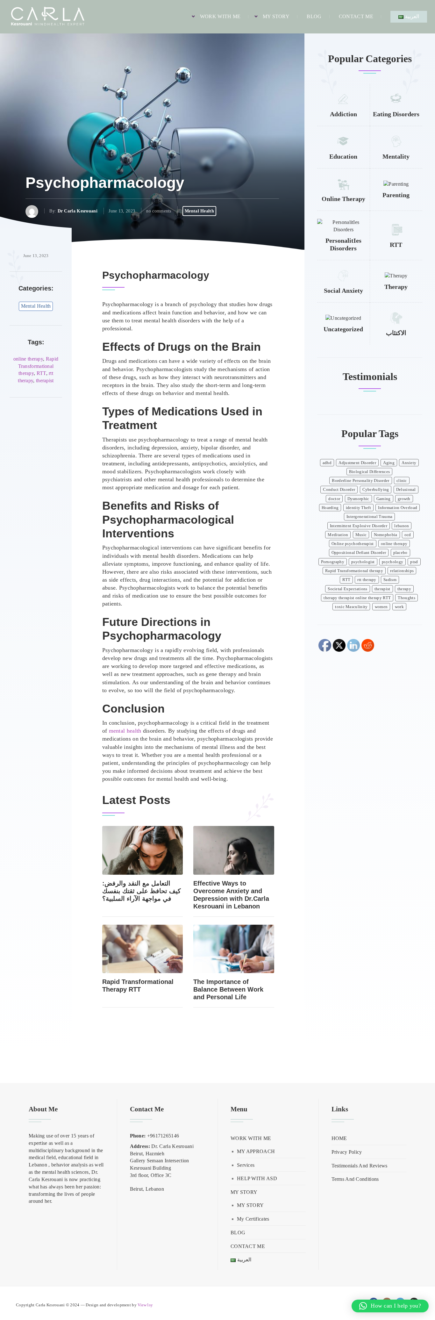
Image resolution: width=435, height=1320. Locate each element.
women (381, 607)
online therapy (28, 359)
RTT (41, 373)
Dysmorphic (358, 499)
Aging (389, 463)
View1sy (145, 1305)
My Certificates (253, 1219)
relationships (402, 571)
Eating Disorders (396, 114)
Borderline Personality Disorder (360, 480)
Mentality (396, 156)
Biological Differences (369, 472)
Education (343, 156)
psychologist (363, 562)
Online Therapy (343, 198)
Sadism (389, 580)
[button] (390, 1306)
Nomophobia (385, 535)
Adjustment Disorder (357, 463)
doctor (334, 499)
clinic (401, 480)
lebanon (401, 526)
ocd (407, 535)
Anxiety (409, 463)
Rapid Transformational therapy (38, 366)
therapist (45, 380)
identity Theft (358, 508)
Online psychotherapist (353, 544)
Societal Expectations (347, 589)
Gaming (383, 499)
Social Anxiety (343, 290)
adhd (327, 463)
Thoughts (406, 598)
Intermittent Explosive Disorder (358, 526)
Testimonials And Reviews (360, 1165)
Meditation (338, 535)
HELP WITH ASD (257, 1178)
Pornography (332, 562)
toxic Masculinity (351, 607)
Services (245, 1165)
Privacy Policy (347, 1152)
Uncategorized (343, 329)
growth (404, 499)
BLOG (314, 16)
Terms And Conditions (355, 1179)
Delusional (406, 489)
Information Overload (397, 508)
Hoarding (330, 508)
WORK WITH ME (220, 16)
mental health (125, 731)
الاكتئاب (396, 332)
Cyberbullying (375, 489)
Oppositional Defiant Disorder (359, 552)
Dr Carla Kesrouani (77, 210)
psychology (392, 562)
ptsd (414, 562)
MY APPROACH (256, 1151)
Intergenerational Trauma (369, 516)
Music (361, 535)
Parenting (396, 194)
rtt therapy (366, 580)
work (399, 607)
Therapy (396, 286)
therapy (404, 589)
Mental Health (199, 210)
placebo (400, 552)
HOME (339, 1138)
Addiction (343, 114)
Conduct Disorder (339, 489)
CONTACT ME (356, 16)
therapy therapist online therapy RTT (357, 598)
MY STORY (276, 16)
